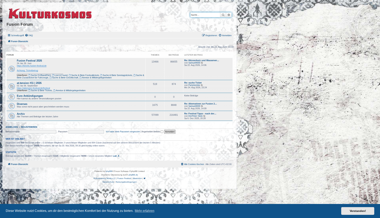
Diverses (22, 103)
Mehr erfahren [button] (144, 210)
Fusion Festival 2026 (29, 60)
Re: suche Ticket (193, 83)
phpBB (109, 171)
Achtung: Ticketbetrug (27, 70)
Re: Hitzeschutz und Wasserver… (201, 60)
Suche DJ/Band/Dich (41, 75)
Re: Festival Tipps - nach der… (200, 113)
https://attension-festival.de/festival (33, 88)
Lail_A (116, 156)
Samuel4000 (194, 63)
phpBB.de (133, 175)
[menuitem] (29, 35)
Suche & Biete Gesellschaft (65, 77)
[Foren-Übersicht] (50, 13)
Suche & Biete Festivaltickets (85, 75)
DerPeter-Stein (195, 116)
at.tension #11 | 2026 (29, 83)
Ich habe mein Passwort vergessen (123, 131)
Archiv (21, 113)
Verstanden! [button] (358, 210)
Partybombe (194, 85)
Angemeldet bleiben (151, 131)
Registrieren (29, 127)
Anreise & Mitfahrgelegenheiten (97, 77)
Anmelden (12, 127)
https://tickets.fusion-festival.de (32, 65)
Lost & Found (61, 75)
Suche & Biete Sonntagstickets (117, 75)
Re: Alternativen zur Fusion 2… (200, 103)
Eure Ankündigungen (30, 95)
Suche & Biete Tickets (41, 90)
